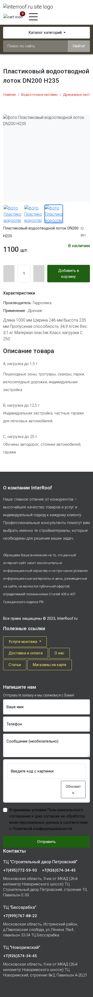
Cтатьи (15, 664)
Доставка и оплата (26, 653)
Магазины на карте (49, 664)
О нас (59, 653)
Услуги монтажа (23, 641)
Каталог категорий (45, 32)
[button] (7, 789)
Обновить (73, 789)
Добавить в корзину (68, 273)
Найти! (79, 46)
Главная (9, 95)
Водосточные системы (39, 95)
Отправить (46, 841)
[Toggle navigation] (33, 17)
